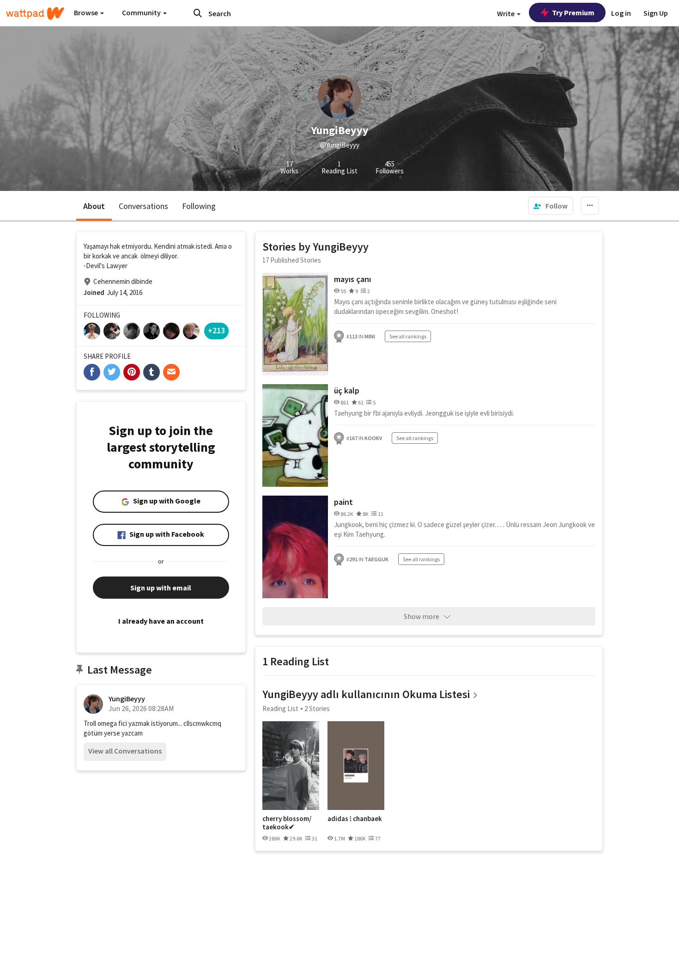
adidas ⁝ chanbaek (354, 819)
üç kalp (346, 390)
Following (199, 206)
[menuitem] (550, 205)
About (94, 206)
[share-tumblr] (151, 372)
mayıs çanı (352, 279)
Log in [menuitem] (621, 13)
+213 (216, 330)
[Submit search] (197, 13)
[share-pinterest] (131, 372)
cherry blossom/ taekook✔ (286, 823)
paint (343, 502)
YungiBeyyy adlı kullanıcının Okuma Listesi (366, 694)
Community (142, 12)
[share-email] (171, 372)
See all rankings (407, 336)
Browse (86, 12)
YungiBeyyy (127, 698)
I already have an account (161, 621)
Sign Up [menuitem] (655, 13)
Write (506, 13)
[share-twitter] (111, 372)
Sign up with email (160, 587)
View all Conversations (125, 750)
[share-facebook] (92, 372)
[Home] (35, 13)
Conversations (143, 206)
